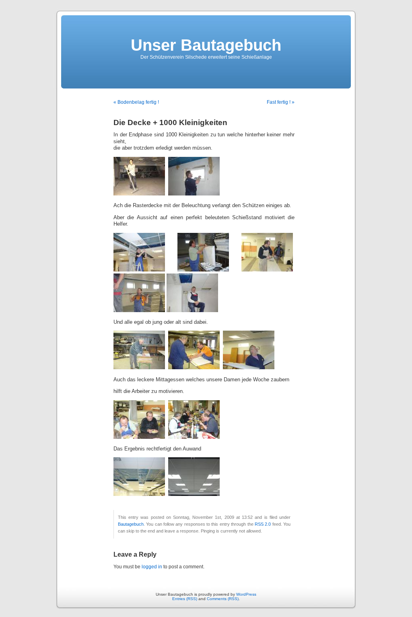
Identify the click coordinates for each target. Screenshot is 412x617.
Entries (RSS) (184, 598)
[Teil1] (139, 494)
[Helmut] (140, 367)
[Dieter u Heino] (195, 367)
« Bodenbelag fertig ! (136, 102)
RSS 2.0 (263, 524)
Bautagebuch (131, 524)
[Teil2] (194, 494)
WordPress (246, 594)
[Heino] (209, 270)
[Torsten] (192, 310)
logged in (152, 567)
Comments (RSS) (223, 598)
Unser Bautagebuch (206, 45)
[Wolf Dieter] (248, 367)
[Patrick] (139, 194)
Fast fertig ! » (281, 102)
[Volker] (145, 270)
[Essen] (139, 437)
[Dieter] (267, 270)
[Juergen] (194, 194)
